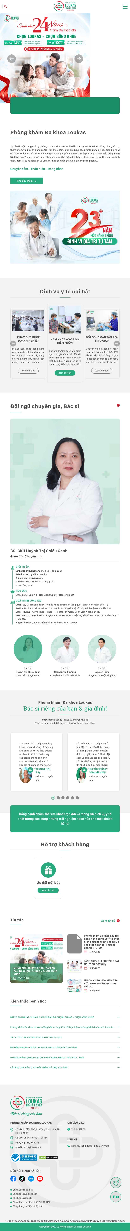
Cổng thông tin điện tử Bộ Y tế (27, 1206)
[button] (79, 58)
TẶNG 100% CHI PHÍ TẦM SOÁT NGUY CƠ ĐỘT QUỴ (101, 963)
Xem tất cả (108, 920)
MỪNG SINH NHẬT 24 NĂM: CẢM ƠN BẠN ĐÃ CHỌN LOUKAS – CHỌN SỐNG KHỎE (35, 971)
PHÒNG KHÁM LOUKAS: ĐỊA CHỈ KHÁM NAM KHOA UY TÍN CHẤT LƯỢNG (47, 1057)
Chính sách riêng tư (22, 1198)
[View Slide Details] (45, 58)
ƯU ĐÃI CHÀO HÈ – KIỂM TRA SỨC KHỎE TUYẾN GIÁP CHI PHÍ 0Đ (101, 983)
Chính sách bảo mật (22, 1189)
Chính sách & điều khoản (25, 1194)
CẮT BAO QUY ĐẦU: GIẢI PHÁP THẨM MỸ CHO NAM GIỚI (39, 1067)
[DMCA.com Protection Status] (48, 1157)
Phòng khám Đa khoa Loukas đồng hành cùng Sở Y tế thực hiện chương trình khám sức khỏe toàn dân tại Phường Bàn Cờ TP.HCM (102, 942)
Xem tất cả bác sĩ (117, 405)
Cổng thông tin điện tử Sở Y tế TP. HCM (32, 1202)
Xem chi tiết (28, 370)
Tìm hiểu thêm (25, 180)
